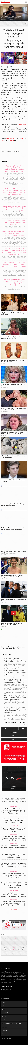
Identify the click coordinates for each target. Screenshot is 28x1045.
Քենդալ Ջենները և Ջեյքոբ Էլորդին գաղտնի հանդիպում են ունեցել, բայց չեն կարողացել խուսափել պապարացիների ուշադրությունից (15, 698)
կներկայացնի (23, 124)
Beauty (3, 1009)
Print (3, 151)
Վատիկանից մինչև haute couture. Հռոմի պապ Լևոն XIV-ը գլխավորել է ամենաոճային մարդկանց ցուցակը (15, 680)
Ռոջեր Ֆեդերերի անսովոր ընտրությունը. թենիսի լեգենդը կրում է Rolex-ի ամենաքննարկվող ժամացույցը (15, 659)
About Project (5, 968)
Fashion (4, 1006)
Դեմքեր (4, 1034)
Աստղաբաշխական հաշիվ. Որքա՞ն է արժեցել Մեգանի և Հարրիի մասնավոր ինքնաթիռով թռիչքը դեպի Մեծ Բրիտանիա (14, 903)
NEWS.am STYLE (11, 138)
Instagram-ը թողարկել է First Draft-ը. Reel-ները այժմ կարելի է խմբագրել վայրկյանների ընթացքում (14, 855)
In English (9, 151)
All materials (14, 910)
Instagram (11, 140)
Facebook (21, 138)
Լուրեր (3, 1002)
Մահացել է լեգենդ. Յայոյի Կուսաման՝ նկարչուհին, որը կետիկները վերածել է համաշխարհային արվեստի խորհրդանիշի (15, 709)
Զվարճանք (5, 1016)
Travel (3, 1020)
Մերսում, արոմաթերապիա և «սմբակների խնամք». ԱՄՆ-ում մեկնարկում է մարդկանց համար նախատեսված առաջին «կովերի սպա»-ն (14, 865)
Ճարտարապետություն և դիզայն (11, 1023)
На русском (17, 151)
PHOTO (14, 736)
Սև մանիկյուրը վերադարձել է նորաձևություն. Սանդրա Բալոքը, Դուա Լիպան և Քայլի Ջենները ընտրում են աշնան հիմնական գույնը (14, 811)
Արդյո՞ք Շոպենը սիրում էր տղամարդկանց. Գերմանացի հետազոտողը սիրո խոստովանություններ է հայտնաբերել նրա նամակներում (14, 800)
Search (14, 954)
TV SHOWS (14, 732)
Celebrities (4, 1027)
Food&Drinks (5, 1013)
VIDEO (14, 739)
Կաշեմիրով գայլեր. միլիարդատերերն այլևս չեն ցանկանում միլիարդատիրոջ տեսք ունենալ (15, 672)
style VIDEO (5, 1030)
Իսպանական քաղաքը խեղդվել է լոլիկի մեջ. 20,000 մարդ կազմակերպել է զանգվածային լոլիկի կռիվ (14, 847)
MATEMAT (9, 1038)
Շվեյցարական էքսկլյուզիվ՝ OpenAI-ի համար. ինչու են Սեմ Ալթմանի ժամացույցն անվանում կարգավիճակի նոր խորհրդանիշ (14, 838)
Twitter (3, 140)
